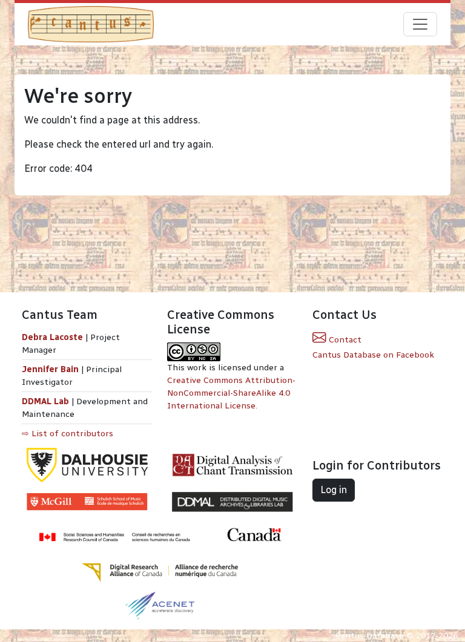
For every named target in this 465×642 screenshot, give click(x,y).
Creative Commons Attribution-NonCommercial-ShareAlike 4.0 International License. (231, 393)
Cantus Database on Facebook (373, 355)
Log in (333, 490)
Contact (343, 340)
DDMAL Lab (45, 401)
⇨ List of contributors (67, 433)
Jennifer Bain (51, 369)
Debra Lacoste (52, 337)
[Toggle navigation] (420, 24)
